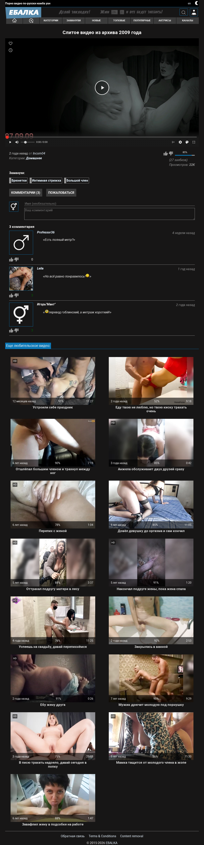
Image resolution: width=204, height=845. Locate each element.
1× (173, 142)
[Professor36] (21, 243)
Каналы (187, 20)
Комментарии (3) (25, 193)
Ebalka (111, 843)
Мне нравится (166, 153)
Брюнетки (19, 180)
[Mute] (17, 142)
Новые (96, 20)
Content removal (131, 836)
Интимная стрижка (46, 180)
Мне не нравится (171, 153)
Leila (40, 268)
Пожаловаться (61, 193)
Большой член (77, 180)
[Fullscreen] (194, 142)
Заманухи (74, 20)
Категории (51, 20)
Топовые (119, 20)
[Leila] (21, 279)
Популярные (142, 20)
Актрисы (165, 20)
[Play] (102, 88)
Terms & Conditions (102, 836)
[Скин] (187, 142)
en (189, 3)
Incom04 (39, 153)
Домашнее (34, 158)
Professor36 (46, 232)
